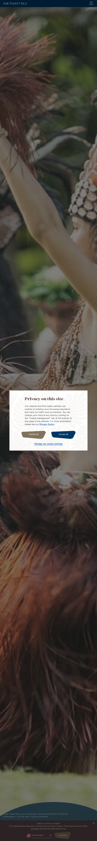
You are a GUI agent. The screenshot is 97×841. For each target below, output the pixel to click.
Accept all (63, 434)
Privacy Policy (47, 424)
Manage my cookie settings (48, 444)
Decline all (33, 434)
